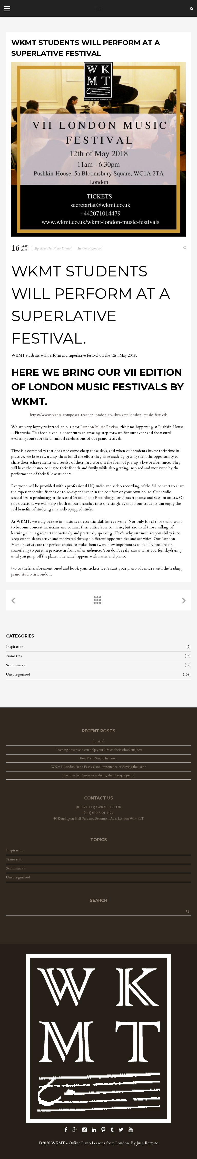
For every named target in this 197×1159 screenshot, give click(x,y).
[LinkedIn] (94, 1130)
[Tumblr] (112, 1130)
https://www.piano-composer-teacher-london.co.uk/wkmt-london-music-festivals (99, 414)
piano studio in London (31, 574)
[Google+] (75, 1130)
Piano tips (14, 656)
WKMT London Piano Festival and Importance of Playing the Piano (98, 767)
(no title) (98, 741)
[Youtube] (130, 1130)
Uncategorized (92, 248)
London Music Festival (100, 426)
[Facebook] (66, 1130)
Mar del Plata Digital (56, 248)
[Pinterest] (103, 1130)
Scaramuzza (15, 665)
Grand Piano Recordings (93, 497)
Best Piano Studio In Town (98, 758)
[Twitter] (121, 1130)
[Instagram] (84, 1130)
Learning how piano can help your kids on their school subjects (98, 750)
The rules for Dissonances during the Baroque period (98, 775)
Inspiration (15, 646)
